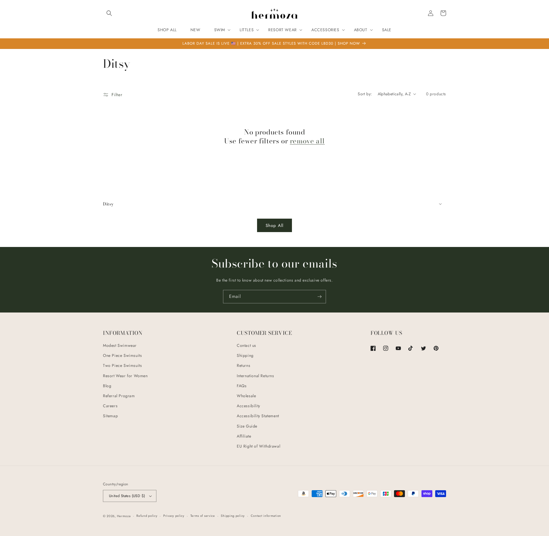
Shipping (245, 355)
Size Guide (247, 426)
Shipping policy (233, 515)
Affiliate (244, 436)
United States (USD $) (127, 496)
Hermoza (124, 516)
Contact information (266, 515)
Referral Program (119, 396)
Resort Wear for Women (125, 376)
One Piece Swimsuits (122, 355)
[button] (109, 13)
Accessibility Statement (258, 416)
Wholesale (246, 396)
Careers (110, 406)
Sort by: (365, 94)
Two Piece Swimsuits (122, 365)
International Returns (255, 376)
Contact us (246, 345)
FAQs (241, 386)
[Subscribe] (319, 296)
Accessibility (248, 406)
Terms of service (202, 515)
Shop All (274, 225)
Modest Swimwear (120, 345)
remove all (307, 141)
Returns (243, 365)
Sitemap (110, 416)
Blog (107, 386)
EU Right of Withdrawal (258, 446)
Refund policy (146, 515)
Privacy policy (173, 515)
